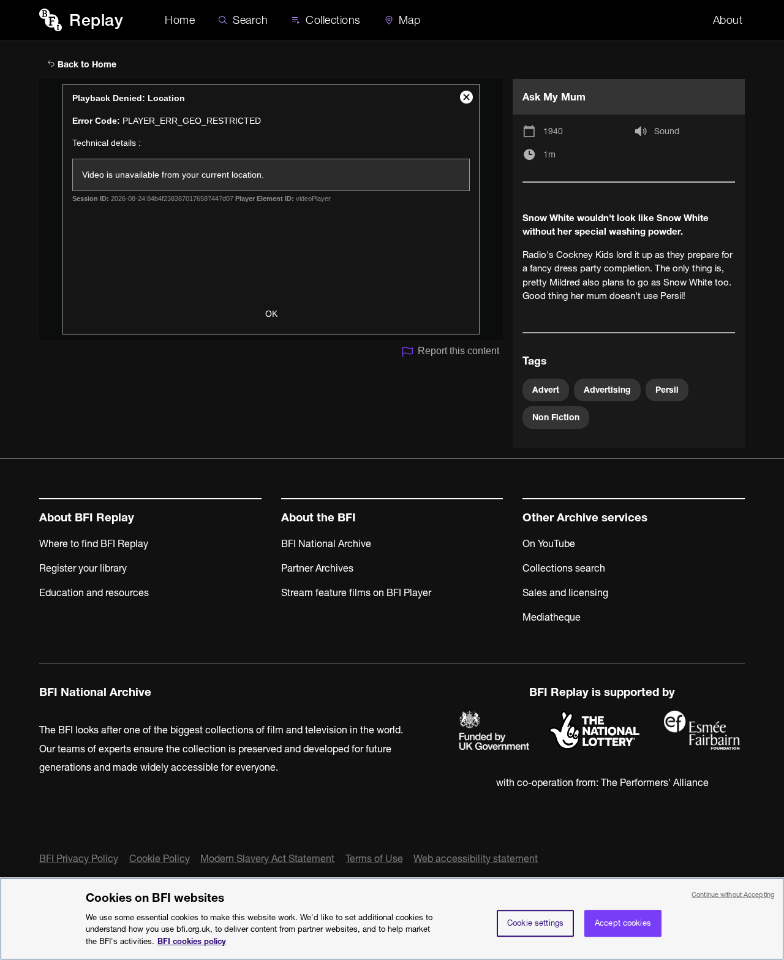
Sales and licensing (565, 592)
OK (271, 314)
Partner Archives (317, 568)
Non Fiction (555, 417)
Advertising (607, 389)
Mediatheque (551, 617)
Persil (667, 389)
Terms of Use (374, 858)
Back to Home (85, 64)
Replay (96, 20)
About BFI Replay (86, 517)
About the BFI (318, 517)
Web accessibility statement (475, 858)
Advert (545, 389)
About (728, 20)
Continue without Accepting (733, 894)
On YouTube (548, 543)
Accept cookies (623, 923)
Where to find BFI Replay (93, 543)
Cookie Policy (159, 858)
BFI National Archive (326, 543)
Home (180, 20)
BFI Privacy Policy (78, 858)
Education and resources (94, 592)
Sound (666, 131)
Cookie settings (535, 923)
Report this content (458, 351)
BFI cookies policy (191, 940)
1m (549, 154)
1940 (553, 131)
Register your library (83, 568)
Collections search (563, 568)
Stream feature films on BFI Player (356, 592)
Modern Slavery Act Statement (267, 858)
